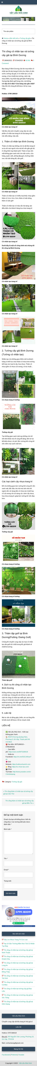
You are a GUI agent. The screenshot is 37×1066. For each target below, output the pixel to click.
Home (6, 38)
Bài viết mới (14, 38)
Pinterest (14, 1055)
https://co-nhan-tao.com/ (20, 767)
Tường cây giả (25, 38)
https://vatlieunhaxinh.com (21, 764)
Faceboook (6, 1055)
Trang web (7, 881)
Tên (6, 858)
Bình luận (8, 829)
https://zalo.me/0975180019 (18, 752)
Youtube (21, 1055)
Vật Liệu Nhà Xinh (25, 1063)
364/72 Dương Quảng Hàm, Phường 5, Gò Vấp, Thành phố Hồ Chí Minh (18, 739)
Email (6, 870)
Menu (18, 2)
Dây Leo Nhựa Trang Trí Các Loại (16, 939)
